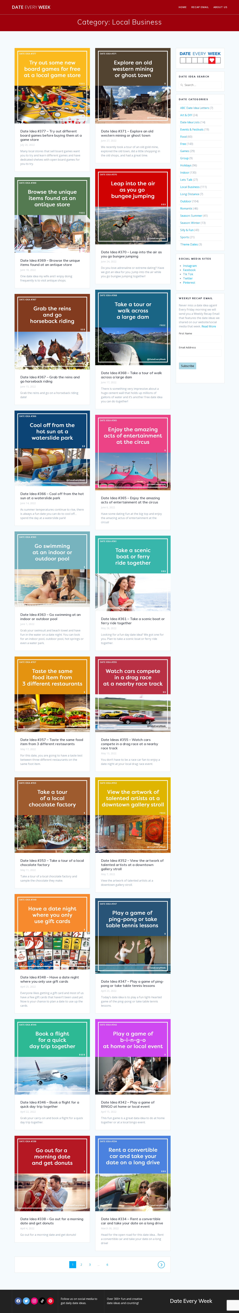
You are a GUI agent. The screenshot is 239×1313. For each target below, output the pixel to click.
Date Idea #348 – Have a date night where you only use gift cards (49, 979)
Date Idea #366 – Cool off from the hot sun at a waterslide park (52, 495)
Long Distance (189, 194)
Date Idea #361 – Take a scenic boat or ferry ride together (133, 621)
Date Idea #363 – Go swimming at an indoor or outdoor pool (50, 616)
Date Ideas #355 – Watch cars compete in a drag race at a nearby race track (129, 743)
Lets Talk (186, 180)
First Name (185, 333)
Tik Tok (188, 274)
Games (184, 151)
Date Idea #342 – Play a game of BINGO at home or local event (127, 1104)
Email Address (187, 347)
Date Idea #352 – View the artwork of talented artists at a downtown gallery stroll (132, 864)
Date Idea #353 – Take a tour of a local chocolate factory (52, 862)
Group (184, 158)
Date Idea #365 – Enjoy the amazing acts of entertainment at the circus (130, 500)
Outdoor (185, 201)
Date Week (31, 7)
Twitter (188, 278)
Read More (209, 326)
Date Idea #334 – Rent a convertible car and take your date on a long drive (132, 1221)
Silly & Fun (187, 230)
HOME (183, 7)
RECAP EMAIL (200, 7)
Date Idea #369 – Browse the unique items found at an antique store (50, 262)
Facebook (189, 270)
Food (183, 137)
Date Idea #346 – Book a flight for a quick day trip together (49, 1104)
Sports (184, 237)
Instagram (190, 266)
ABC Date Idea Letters (194, 108)
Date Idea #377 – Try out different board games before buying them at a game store (51, 135)
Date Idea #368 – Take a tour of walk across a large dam (131, 375)
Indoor (184, 172)
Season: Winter (190, 223)
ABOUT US (220, 7)
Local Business (190, 187)
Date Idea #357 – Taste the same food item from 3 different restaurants (51, 741)
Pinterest (189, 282)
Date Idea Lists (190, 122)
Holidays (185, 165)
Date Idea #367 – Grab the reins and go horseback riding (50, 379)
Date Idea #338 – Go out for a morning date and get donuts (51, 1221)
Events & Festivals (191, 129)
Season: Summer (191, 216)
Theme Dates (189, 244)
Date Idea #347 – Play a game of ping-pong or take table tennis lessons (132, 983)
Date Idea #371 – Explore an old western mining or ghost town (127, 133)
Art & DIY (186, 115)
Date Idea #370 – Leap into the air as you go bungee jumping (131, 254)
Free (183, 144)
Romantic (186, 208)
